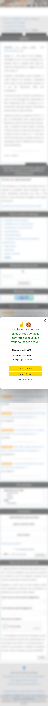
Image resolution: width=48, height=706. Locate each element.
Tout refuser (25, 374)
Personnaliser (25, 379)
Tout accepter (25, 368)
